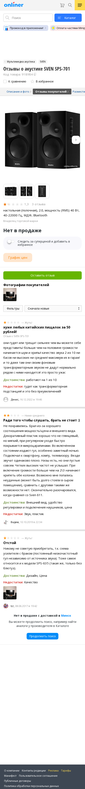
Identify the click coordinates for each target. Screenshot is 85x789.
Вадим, (15, 522)
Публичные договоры (17, 781)
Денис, (15, 399)
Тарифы (66, 770)
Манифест (10, 775)
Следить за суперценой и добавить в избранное (44, 243)
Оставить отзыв (43, 275)
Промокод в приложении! (26, 28)
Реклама (53, 770)
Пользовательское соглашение (38, 775)
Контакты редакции (34, 770)
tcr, (12, 606)
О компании (11, 770)
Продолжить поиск (42, 636)
